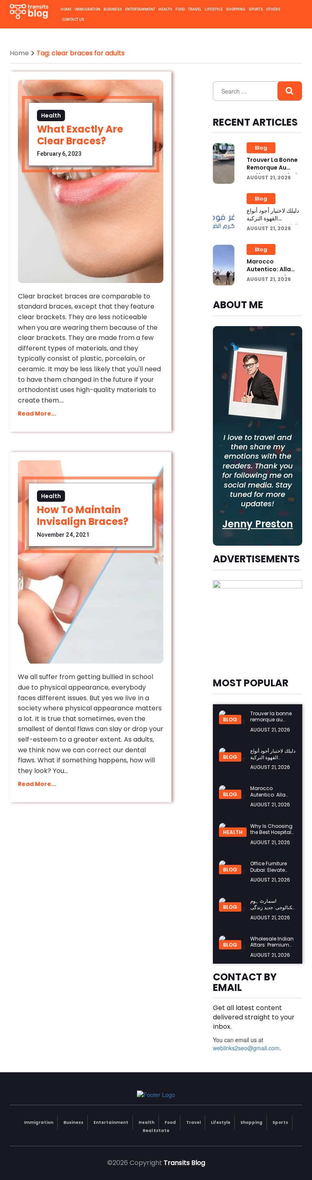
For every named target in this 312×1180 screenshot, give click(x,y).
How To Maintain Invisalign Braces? (82, 515)
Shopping (235, 9)
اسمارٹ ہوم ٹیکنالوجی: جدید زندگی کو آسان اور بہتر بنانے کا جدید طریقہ (272, 910)
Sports (256, 9)
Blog (261, 148)
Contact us (73, 19)
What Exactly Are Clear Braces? (80, 135)
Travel (195, 9)
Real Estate (156, 1131)
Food (180, 9)
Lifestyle (214, 9)
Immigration (87, 9)
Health (165, 9)
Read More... (37, 413)
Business (113, 9)
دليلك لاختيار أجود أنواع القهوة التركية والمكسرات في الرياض (274, 219)
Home (66, 9)
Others (273, 9)
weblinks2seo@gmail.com (246, 1048)
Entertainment (140, 9)
